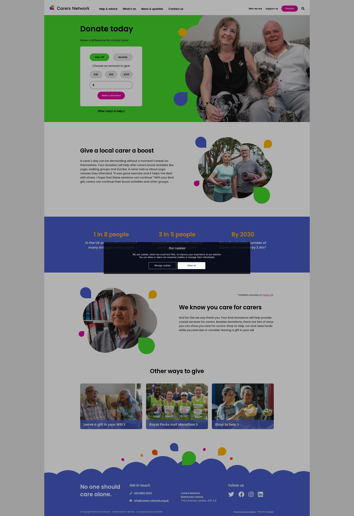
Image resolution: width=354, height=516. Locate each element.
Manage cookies (162, 265)
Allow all (191, 265)
